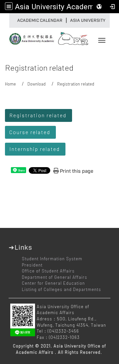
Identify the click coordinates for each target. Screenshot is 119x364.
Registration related (37, 115)
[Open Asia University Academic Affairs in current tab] (30, 37)
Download (36, 84)
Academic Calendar (39, 20)
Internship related (34, 149)
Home (10, 84)
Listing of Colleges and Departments (61, 289)
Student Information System (52, 258)
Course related (29, 132)
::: (11, 20)
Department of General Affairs (54, 277)
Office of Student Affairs (48, 270)
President (32, 265)
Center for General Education (53, 283)
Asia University (87, 20)
